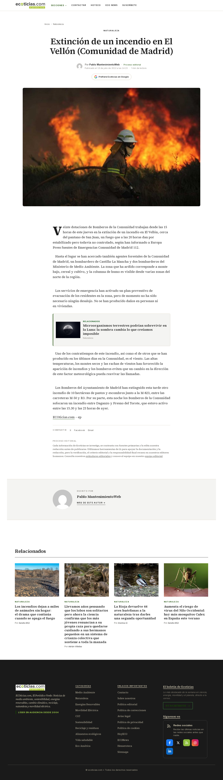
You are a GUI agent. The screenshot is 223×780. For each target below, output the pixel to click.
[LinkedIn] (169, 751)
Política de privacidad (130, 722)
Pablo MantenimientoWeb (104, 64)
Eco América (82, 746)
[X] (178, 742)
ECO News (111, 5)
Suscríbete (129, 5)
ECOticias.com (64, 417)
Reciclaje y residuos (87, 728)
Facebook (79, 430)
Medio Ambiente (85, 692)
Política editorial (127, 704)
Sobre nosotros (126, 698)
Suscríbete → (178, 705)
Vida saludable (84, 740)
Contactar (78, 5)
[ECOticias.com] (30, 5)
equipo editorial (154, 456)
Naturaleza (58, 24)
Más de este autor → (91, 502)
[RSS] (186, 742)
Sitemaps (123, 752)
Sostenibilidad (83, 722)
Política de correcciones (132, 710)
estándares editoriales (98, 456)
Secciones (57, 5)
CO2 (77, 716)
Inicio (47, 24)
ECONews (123, 740)
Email (91, 430)
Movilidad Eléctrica (86, 710)
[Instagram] (195, 742)
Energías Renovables (87, 704)
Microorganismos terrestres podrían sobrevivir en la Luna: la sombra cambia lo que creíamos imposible (125, 330)
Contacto (123, 692)
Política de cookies (129, 728)
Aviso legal (124, 716)
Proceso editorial (132, 64)
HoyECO (96, 5)
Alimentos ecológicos (88, 734)
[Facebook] (169, 742)
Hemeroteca (125, 746)
